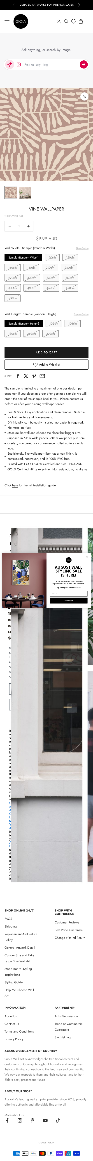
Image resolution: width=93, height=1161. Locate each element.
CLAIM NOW (68, 601)
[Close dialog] (87, 557)
